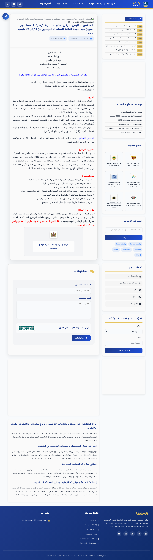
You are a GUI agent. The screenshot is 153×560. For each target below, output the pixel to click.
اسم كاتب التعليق (83, 285)
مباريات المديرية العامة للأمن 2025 (130, 120)
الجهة (140, 338)
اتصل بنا (134, 304)
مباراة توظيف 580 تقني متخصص (130, 124)
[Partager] (5, 16)
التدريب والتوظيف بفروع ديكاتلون (128, 34)
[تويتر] (132, 533)
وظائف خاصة (78, 4)
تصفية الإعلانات (122, 351)
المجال (139, 326)
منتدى (135, 297)
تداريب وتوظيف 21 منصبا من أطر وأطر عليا (124, 26)
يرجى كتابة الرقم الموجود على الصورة (73, 328)
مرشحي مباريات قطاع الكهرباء (131, 112)
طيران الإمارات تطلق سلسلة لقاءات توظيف (124, 30)
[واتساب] (145, 533)
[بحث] (19, 4)
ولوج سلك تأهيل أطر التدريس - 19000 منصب (126, 116)
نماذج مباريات (61, 4)
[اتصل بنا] (13, 4)
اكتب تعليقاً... (85, 298)
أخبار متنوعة (45, 4)
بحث (124, 238)
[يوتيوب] (119, 533)
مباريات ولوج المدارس (129, 283)
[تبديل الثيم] (7, 4)
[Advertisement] (54, 387)
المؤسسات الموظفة (88, 543)
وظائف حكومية (95, 4)
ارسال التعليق (79, 338)
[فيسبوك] (139, 533)
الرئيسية (111, 4)
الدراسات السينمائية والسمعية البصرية (125, 38)
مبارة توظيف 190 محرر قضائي (131, 132)
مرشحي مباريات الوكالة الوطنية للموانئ (125, 54)
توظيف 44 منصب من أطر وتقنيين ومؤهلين (124, 46)
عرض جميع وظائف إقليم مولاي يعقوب (53, 246)
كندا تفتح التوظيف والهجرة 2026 (128, 50)
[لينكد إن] (125, 533)
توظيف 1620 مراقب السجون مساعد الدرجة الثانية (124, 128)
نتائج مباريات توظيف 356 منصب (128, 42)
